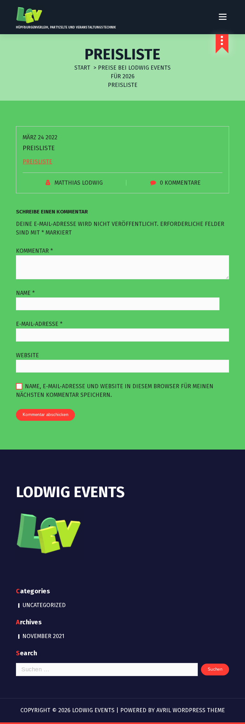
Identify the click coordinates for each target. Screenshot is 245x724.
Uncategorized (44, 605)
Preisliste (37, 161)
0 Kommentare (180, 182)
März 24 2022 (40, 137)
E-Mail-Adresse (39, 323)
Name (25, 293)
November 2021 (43, 636)
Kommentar (34, 250)
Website (27, 355)
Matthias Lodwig (79, 182)
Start (82, 67)
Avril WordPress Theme (190, 710)
